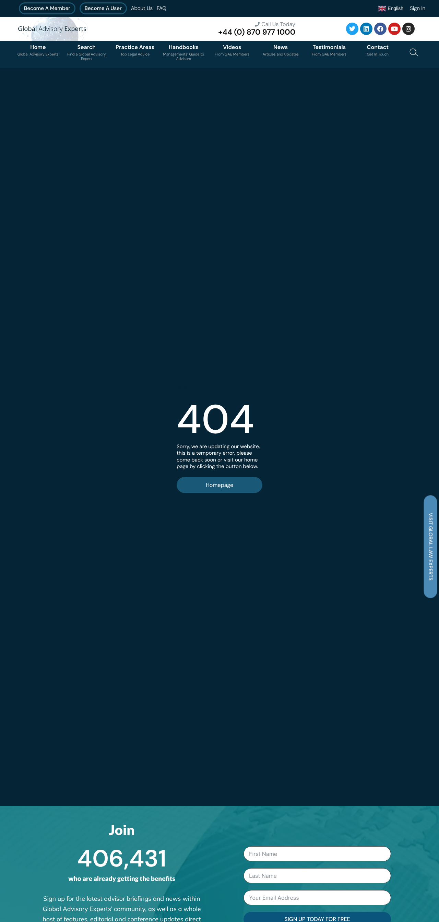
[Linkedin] (366, 29)
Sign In (417, 8)
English (394, 8)
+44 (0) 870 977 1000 (256, 32)
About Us (142, 8)
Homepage (219, 485)
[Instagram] (408, 29)
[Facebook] (380, 29)
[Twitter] (352, 29)
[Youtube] (394, 29)
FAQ (161, 8)
